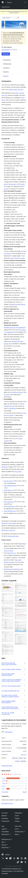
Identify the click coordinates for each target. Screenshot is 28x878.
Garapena (6, 72)
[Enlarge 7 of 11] (24, 585)
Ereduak (17, 821)
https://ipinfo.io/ (8, 490)
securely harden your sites (15, 89)
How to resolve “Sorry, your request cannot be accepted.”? (10, 707)
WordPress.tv (6, 834)
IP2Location (18, 471)
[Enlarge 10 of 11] (24, 623)
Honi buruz (5, 813)
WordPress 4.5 (11, 553)
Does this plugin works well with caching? (8, 674)
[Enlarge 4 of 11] (11, 620)
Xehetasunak (7, 60)
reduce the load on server (17, 258)
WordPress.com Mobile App (12, 569)
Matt (4, 842)
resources (4, 95)
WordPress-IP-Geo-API (8, 530)
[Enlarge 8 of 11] (24, 598)
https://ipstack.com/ (9, 506)
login (25, 758)
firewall (20, 758)
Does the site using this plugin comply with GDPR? (9, 663)
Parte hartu (18, 826)
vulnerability (23, 761)
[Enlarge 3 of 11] (11, 608)
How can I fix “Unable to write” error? (8, 713)
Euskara (7, 854)
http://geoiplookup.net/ (10, 485)
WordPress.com (7, 839)
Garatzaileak (5, 831)
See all (24, 792)
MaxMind (4, 467)
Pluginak (17, 818)
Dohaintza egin (20, 831)
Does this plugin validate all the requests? (8, 701)
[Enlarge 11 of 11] (24, 636)
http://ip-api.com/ (9, 481)
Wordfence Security (17, 392)
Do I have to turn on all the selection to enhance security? (10, 695)
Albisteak (4, 815)
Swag (17, 834)
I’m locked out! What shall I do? (11, 690)
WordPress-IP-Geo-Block (9, 523)
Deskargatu (6, 54)
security (17, 761)
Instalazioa (6, 68)
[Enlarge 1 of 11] (11, 585)
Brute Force (15, 758)
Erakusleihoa (18, 813)
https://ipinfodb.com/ (10, 511)
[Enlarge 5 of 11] (11, 633)
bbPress (23, 304)
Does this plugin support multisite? (11, 669)
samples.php (12, 408)
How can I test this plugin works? (11, 686)
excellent (21, 93)
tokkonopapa (5, 49)
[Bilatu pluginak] (18, 17)
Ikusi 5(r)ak (23, 754)
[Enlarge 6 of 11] (11, 645)
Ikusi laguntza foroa (7, 803)
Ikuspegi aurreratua (7, 765)
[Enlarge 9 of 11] (24, 610)
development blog (13, 536)
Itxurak (17, 815)
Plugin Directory (6, 7)
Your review (5, 792)
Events (17, 829)
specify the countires (10, 184)
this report (7, 394)
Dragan (11, 415)
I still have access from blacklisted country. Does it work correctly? (11, 680)
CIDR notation (21, 184)
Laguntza (5, 76)
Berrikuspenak (7, 64)
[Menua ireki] (25, 2)
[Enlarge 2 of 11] (11, 595)
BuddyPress (14, 304)
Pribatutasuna (5, 821)
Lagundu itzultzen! (14, 12)
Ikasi (3, 826)
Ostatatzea (5, 818)
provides (16, 93)
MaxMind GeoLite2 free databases (14, 327)
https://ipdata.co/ (9, 502)
